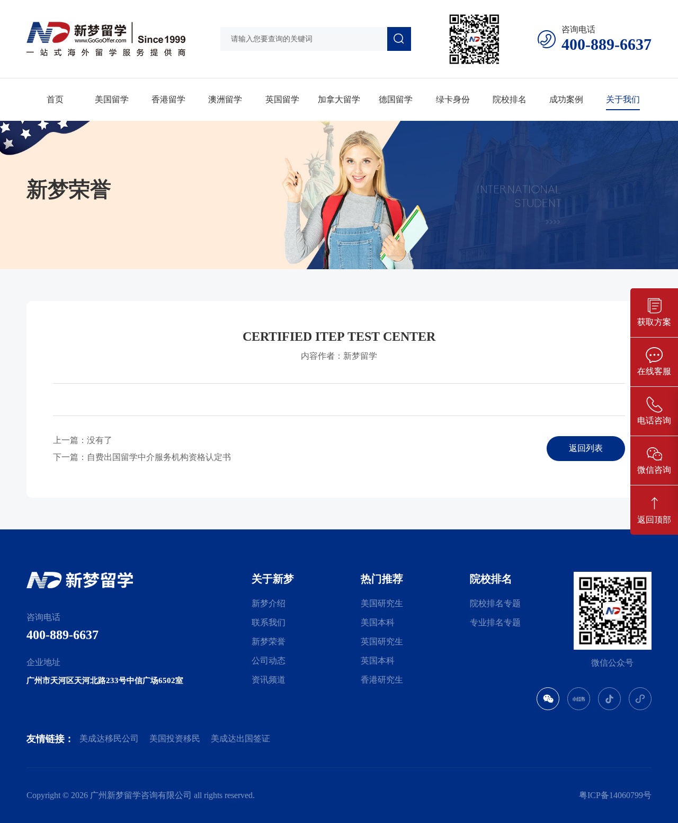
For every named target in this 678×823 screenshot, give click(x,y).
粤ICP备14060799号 (615, 795)
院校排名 (510, 99)
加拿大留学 (339, 99)
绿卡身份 (453, 99)
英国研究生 (382, 641)
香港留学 (168, 99)
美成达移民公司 (109, 738)
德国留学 (396, 99)
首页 (55, 99)
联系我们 (269, 622)
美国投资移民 (174, 738)
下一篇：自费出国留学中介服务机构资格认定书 (142, 457)
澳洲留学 (225, 99)
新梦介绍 (269, 603)
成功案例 (566, 99)
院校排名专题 (495, 603)
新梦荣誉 (269, 641)
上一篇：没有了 (82, 440)
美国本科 (378, 622)
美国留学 (112, 99)
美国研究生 (382, 603)
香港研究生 (382, 679)
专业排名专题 (495, 622)
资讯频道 (269, 679)
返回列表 (586, 448)
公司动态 (269, 660)
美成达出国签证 (240, 738)
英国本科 (378, 660)
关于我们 (623, 99)
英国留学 (282, 99)
